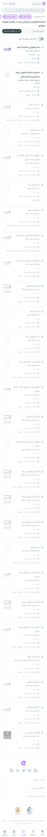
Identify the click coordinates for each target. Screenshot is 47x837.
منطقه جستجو (11, 17)
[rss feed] (35, 770)
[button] (39, 17)
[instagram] (11, 770)
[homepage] (23, 763)
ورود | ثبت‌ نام (8, 4)
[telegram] (23, 770)
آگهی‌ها (23, 834)
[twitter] (17, 770)
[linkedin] (29, 770)
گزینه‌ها (33, 834)
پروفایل (4, 834)
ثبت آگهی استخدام (11, 31)
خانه (42, 834)
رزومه (14, 834)
